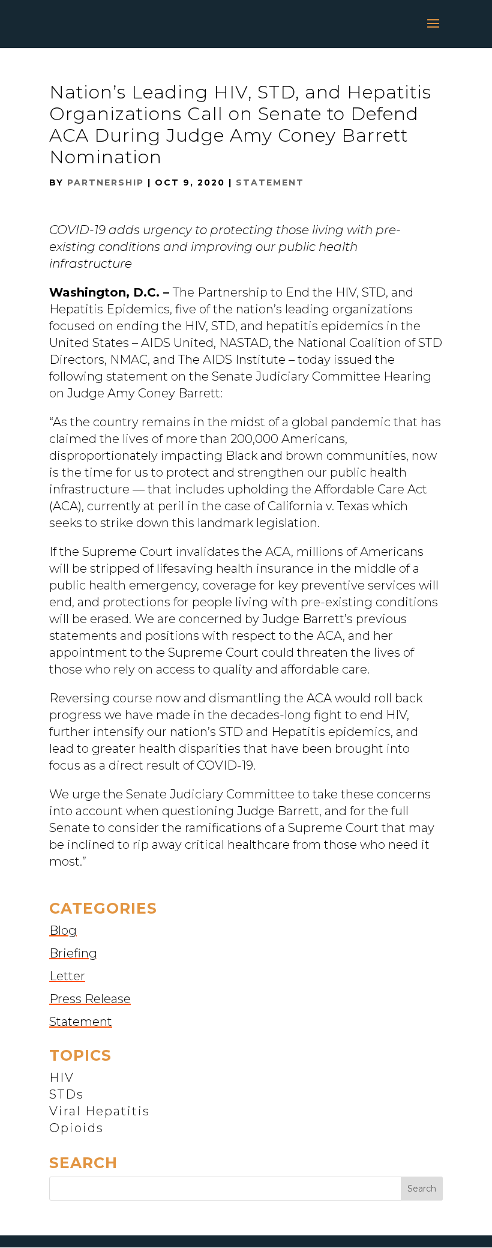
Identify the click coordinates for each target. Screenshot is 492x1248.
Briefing (73, 953)
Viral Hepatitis (99, 1111)
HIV (61, 1077)
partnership (105, 182)
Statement (270, 182)
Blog (63, 930)
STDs (66, 1094)
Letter (67, 976)
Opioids (76, 1128)
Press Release (90, 999)
